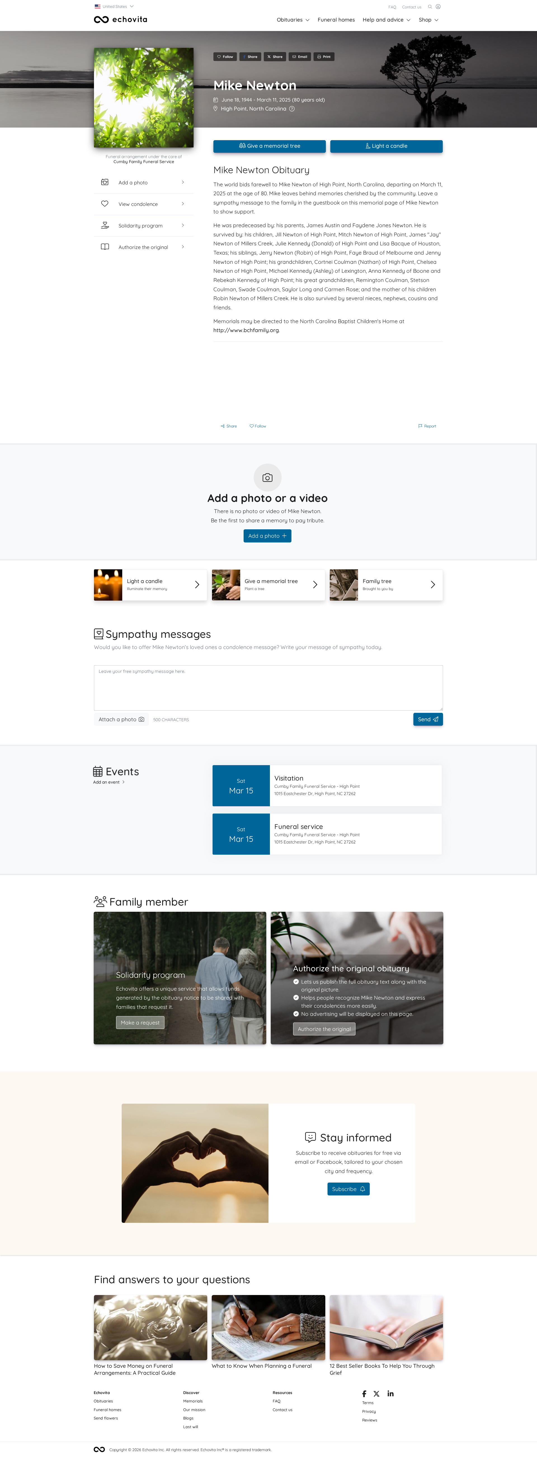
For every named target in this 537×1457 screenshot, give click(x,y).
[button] (114, 6)
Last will (190, 1426)
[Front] (120, 20)
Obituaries (290, 19)
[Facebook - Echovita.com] (364, 1394)
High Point (234, 108)
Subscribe (345, 1189)
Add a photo (264, 535)
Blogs (188, 1418)
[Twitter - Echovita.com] (376, 1394)
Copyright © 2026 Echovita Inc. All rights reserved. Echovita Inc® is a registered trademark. (190, 1449)
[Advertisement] (328, 381)
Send (424, 719)
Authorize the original (324, 1029)
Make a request (140, 1022)
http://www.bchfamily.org (246, 330)
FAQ (392, 7)
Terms (368, 1402)
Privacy (369, 1411)
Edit (438, 55)
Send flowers (106, 1418)
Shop (425, 19)
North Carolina (267, 108)
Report (430, 426)
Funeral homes (336, 19)
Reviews (369, 1420)
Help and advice (383, 19)
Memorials (193, 1401)
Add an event (106, 782)
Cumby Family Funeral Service (144, 161)
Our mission (194, 1409)
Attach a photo (117, 719)
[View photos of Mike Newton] (144, 97)
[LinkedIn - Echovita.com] (391, 1394)
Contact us (411, 7)
